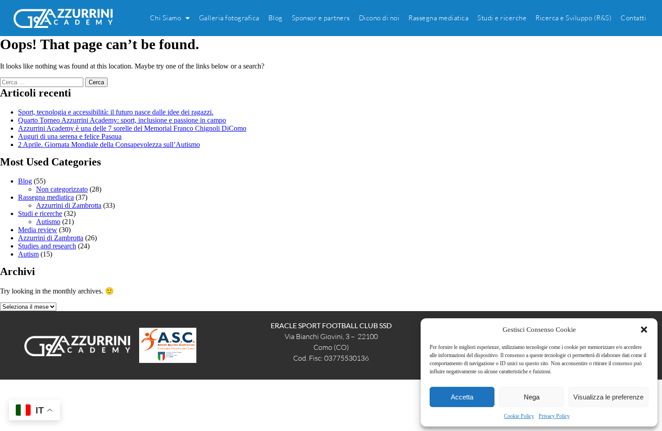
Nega (532, 397)
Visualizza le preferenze (608, 397)
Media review (37, 230)
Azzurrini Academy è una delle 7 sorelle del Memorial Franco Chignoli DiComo (132, 128)
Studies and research (47, 246)
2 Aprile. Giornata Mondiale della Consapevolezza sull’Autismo (109, 144)
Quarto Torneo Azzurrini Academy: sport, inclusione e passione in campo (122, 120)
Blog (275, 18)
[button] (643, 329)
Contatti (633, 18)
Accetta (462, 397)
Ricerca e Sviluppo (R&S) (573, 18)
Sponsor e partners (321, 18)
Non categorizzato (62, 189)
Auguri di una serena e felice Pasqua (70, 136)
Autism (28, 254)
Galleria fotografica (229, 18)
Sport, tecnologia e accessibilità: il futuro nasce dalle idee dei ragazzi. (115, 112)
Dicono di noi (379, 18)
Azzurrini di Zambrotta (68, 205)
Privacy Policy (554, 416)
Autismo (48, 221)
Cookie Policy (519, 416)
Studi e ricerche (501, 18)
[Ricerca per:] (42, 82)
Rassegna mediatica (438, 18)
